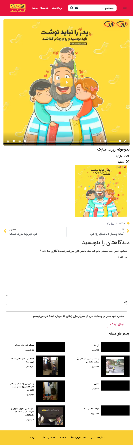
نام (125, 302)
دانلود (121, 162)
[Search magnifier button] (71, 8)
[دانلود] (128, 162)
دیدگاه (122, 257)
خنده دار (120, 223)
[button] (125, 8)
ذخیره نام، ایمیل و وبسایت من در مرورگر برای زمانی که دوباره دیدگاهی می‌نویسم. (78, 316)
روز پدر (110, 223)
